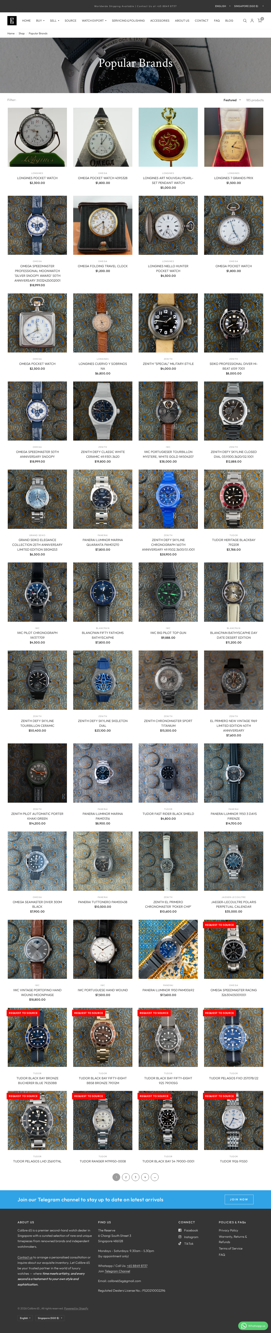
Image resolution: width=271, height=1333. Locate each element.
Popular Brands (38, 33)
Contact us (25, 1257)
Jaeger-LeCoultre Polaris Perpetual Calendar (233, 904)
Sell (53, 20)
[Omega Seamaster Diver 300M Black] (37, 861)
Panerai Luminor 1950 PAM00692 (168, 990)
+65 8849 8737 (137, 1266)
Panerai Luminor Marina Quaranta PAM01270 (103, 542)
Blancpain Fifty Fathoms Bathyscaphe (103, 635)
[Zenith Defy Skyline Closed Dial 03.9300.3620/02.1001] (233, 411)
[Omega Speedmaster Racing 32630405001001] (233, 949)
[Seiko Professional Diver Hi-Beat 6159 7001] (233, 323)
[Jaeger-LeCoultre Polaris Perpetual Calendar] (233, 861)
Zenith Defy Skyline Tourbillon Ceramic (37, 723)
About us (182, 20)
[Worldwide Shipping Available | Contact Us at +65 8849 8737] (135, 6)
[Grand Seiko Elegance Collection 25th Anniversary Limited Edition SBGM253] (37, 499)
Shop (22, 33)
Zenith (168, 358)
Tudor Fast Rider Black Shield (168, 814)
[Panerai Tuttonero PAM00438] (102, 861)
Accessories (159, 20)
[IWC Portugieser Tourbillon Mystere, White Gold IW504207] (168, 411)
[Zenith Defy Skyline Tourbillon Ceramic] (37, 680)
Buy (39, 20)
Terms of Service (230, 1248)
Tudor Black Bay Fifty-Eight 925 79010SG (168, 1080)
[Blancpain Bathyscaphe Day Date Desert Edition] (233, 592)
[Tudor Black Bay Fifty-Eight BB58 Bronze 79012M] (102, 1037)
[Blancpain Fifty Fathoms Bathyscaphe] (102, 592)
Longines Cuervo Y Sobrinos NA (103, 366)
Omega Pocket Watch (234, 266)
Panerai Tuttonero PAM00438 (102, 902)
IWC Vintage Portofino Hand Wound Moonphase (37, 992)
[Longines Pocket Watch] (37, 137)
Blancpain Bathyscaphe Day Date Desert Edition (233, 635)
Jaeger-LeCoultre (234, 897)
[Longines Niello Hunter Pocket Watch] (168, 225)
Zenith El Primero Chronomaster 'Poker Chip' (168, 904)
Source (70, 20)
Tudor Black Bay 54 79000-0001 (168, 1161)
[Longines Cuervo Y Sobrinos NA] (102, 323)
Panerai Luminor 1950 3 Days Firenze (234, 816)
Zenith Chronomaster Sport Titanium (168, 723)
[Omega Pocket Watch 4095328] (102, 137)
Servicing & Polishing (128, 20)
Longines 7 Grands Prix (233, 178)
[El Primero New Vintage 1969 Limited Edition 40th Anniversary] (233, 680)
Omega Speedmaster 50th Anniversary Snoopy (37, 454)
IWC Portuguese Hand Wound (103, 990)
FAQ (217, 20)
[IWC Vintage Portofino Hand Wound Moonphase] (37, 949)
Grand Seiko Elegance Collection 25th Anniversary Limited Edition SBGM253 (37, 544)
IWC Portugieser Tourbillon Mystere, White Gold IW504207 (168, 454)
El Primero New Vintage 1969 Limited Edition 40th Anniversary (233, 725)
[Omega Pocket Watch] (233, 225)
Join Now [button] (239, 1199)
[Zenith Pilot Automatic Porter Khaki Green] (37, 773)
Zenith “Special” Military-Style (168, 364)
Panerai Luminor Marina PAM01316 (103, 816)
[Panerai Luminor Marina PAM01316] (102, 773)
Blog (229, 20)
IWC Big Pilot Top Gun (168, 633)
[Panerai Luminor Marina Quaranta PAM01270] (102, 499)
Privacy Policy (228, 1230)
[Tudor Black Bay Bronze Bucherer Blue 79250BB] (37, 1037)
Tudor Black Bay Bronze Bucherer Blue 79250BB (37, 1080)
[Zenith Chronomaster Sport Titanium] (168, 680)
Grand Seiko (37, 535)
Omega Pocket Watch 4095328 (103, 178)
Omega (102, 173)
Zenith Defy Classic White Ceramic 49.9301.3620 (103, 454)
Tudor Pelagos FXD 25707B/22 (233, 1078)
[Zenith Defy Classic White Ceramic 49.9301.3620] (102, 411)
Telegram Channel (117, 1271)
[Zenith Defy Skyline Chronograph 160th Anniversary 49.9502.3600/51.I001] (168, 499)
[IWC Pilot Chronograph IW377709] (37, 592)
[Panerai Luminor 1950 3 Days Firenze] (233, 773)
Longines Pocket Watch (37, 178)
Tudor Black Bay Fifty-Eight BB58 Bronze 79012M (103, 1080)
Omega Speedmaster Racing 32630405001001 (234, 992)
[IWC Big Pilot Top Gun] (168, 592)
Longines (37, 173)
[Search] (245, 20)
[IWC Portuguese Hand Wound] (102, 949)
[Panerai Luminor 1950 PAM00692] (168, 949)
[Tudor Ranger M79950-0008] (102, 1120)
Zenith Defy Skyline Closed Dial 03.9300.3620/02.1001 (234, 454)
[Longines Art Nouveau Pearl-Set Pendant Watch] (168, 137)
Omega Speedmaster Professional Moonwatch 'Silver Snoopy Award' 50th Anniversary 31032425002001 (37, 273)
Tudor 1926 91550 (233, 1161)
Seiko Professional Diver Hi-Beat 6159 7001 (234, 366)
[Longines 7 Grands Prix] (233, 137)
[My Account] (252, 20)
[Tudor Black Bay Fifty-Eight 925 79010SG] (168, 1037)
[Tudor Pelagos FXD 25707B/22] (233, 1037)
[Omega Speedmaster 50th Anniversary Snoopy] (37, 411)
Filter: (11, 100)
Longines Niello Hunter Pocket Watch (168, 268)
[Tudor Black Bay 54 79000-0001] (168, 1120)
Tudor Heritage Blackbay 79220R (234, 542)
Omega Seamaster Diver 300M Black (37, 904)
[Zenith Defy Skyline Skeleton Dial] (102, 680)
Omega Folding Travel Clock (103, 266)
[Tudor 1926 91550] (233, 1120)
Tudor (234, 535)
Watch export (93, 20)
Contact (202, 20)
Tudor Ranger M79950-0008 (103, 1161)
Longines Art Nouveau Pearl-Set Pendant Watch (168, 180)
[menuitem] (26, 20)
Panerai (103, 535)
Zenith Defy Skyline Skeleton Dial (103, 723)
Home (26, 20)
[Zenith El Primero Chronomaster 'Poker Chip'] (168, 861)
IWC (168, 447)
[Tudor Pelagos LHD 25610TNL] (37, 1120)
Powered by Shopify (76, 1308)
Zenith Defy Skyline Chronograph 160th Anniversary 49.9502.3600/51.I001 (168, 544)
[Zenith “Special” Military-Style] (168, 323)
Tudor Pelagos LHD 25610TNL (37, 1161)
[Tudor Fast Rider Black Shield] (168, 773)
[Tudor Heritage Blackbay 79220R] (233, 499)
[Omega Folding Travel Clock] (102, 225)
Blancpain (102, 628)
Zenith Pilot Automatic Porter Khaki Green (37, 816)
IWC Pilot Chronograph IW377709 (37, 635)
